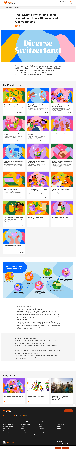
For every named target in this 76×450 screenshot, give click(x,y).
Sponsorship (28, 365)
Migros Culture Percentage (8, 426)
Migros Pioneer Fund (7, 428)
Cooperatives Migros (7, 432)
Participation (44, 365)
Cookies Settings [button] (24, 436)
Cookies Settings (50, 447)
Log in (72, 1)
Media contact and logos (26, 424)
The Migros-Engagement (8, 424)
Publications (41, 428)
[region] (38, 447)
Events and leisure (42, 432)
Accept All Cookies (66, 447)
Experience (59, 428)
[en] (9, 3)
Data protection (24, 432)
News (40, 430)
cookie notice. (29, 448)
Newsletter (64, 1)
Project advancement (61, 424)
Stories (40, 424)
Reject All (57, 447)
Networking (59, 426)
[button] (60, 1)
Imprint (22, 428)
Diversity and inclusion (19, 365)
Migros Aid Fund (6, 430)
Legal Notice (23, 430)
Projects (40, 426)
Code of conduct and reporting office (28, 434)
